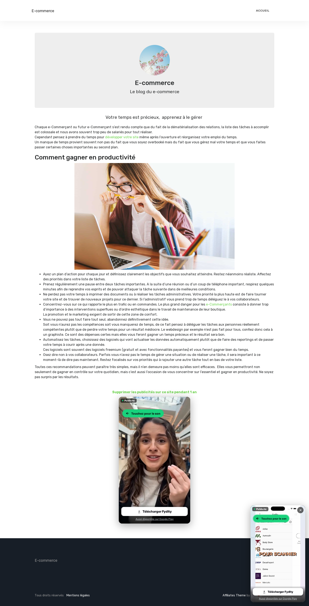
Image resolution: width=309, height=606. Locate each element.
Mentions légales (78, 595)
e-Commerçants (219, 304)
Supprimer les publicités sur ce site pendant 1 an (154, 392)
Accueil (262, 10)
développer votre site (122, 137)
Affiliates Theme (234, 595)
